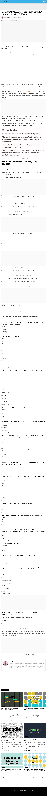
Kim (2, 444)
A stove (3, 480)
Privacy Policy (30, 790)
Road (2, 340)
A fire (2, 482)
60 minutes (4, 329)
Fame (2, 456)
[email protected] (36, 667)
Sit (2, 519)
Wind (2, 411)
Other (20, 17)
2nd (2, 352)
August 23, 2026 (33, 720)
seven (2, 495)
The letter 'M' (4, 454)
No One (3, 439)
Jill (2, 442)
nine (2, 494)
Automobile (4, 401)
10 (2, 377)
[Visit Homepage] (8, 1)
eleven (3, 497)
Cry (2, 524)
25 (2, 509)
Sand (2, 413)
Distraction (3, 548)
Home (25, 790)
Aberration (3, 399)
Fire (2, 415)
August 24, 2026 (10, 720)
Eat (2, 521)
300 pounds (4, 430)
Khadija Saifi (7, 17)
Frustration (4, 545)
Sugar (2, 538)
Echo (2, 547)
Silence (3, 550)
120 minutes (4, 331)
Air (2, 341)
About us (15, 790)
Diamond (3, 571)
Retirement (3, 398)
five (2, 499)
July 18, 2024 (14, 17)
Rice (2, 536)
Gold (2, 574)
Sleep (2, 523)
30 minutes (4, 326)
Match (2, 483)
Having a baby (4, 457)
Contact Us (20, 790)
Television (3, 403)
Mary (2, 441)
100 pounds (4, 425)
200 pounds (4, 427)
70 (2, 506)
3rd (2, 350)
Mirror (2, 576)
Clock (2, 572)
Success (3, 453)
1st (2, 353)
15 (1, 510)
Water (2, 338)
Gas (2, 343)
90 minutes (4, 328)
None (2, 376)
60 (2, 507)
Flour (2, 535)
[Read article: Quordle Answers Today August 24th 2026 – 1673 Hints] (35, 730)
